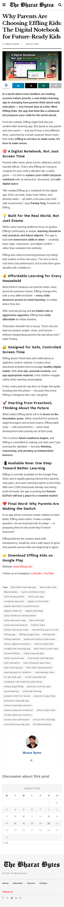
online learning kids (35, 677)
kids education (12, 663)
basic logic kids (48, 587)
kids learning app (13, 667)
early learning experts (16, 625)
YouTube (48, 573)
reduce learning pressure (17, 705)
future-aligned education (17, 644)
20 (32, 823)
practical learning (32, 691)
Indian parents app (14, 658)
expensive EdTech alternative (39, 639)
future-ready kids (43, 644)
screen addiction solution (18, 715)
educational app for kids (45, 630)
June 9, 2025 (32, 44)
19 (23, 823)
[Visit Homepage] (32, 5)
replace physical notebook (18, 710)
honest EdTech (12, 653)
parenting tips (11, 691)
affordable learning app (23, 587)
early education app (15, 620)
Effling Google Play (29, 634)
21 (40, 823)
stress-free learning (44, 719)
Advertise (18, 883)
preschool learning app (16, 701)
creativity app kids (14, 601)
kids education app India (37, 663)
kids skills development (39, 667)
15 (49, 816)
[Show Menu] (4, 5)
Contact (43, 883)
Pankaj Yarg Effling (13, 686)
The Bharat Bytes (42, 724)
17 (7, 823)
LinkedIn (37, 573)
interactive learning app (40, 658)
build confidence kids (33, 592)
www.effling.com (22, 566)
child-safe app (36, 597)
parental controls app (39, 686)
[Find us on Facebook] (3, 898)
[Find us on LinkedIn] (16, 898)
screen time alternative (16, 719)
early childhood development (20, 615)
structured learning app (16, 724)
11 (15, 816)
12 (23, 816)
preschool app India (44, 696)
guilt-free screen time (46, 649)
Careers (31, 883)
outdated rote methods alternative (23, 682)
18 (15, 823)
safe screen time (46, 710)
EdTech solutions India (16, 630)
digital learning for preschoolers (21, 606)
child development (14, 597)
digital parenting (34, 611)
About (5, 883)
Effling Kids (49, 634)
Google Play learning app (17, 649)
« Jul (5, 842)
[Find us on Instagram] (20, 898)
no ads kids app (12, 677)
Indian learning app (34, 653)
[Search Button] (60, 5)
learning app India (44, 672)
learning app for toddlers (17, 672)
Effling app (10, 634)
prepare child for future (17, 696)
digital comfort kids (38, 601)
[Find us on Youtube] (12, 898)
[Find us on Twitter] (7, 898)
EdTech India (38, 625)
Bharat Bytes (12, 44)
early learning (36, 620)
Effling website (12, 639)
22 (48, 823)
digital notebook (13, 611)
